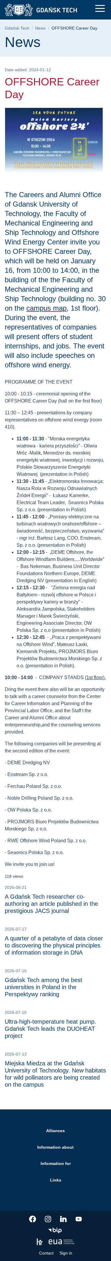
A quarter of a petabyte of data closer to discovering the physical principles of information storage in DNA (54, 945)
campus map (46, 308)
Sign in (65, 1253)
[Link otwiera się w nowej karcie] (32, 1219)
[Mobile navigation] (100, 8)
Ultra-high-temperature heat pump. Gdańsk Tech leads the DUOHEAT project (50, 1028)
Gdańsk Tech (17, 28)
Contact (46, 1253)
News (40, 28)
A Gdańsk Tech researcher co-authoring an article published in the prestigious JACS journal (51, 903)
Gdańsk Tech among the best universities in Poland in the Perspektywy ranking (43, 987)
